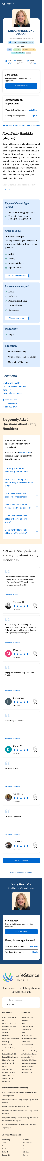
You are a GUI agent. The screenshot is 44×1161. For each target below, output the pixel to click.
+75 (29, 52)
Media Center (26, 1029)
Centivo (11, 315)
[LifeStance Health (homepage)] (8, 4)
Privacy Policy (26, 1036)
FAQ (23, 1033)
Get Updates (10, 1005)
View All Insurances (16, 318)
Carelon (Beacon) (16, 306)
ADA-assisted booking (29, 1051)
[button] (9, 1023)
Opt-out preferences (28, 1072)
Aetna (11, 292)
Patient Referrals (27, 1017)
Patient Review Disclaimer (21, 872)
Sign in (34, 116)
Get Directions (11, 400)
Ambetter (12, 297)
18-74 (9, 63)
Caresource (13, 310)
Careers (26, 1155)
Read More (9, 190)
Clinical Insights (27, 1026)
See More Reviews (21, 860)
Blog (23, 1023)
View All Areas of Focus (17, 276)
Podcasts (24, 1020)
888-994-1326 (11, 403)
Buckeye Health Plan (17, 301)
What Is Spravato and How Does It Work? (16, 1107)
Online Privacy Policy (28, 1039)
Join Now (33, 110)
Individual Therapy (16, 213)
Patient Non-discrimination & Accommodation (27, 1045)
